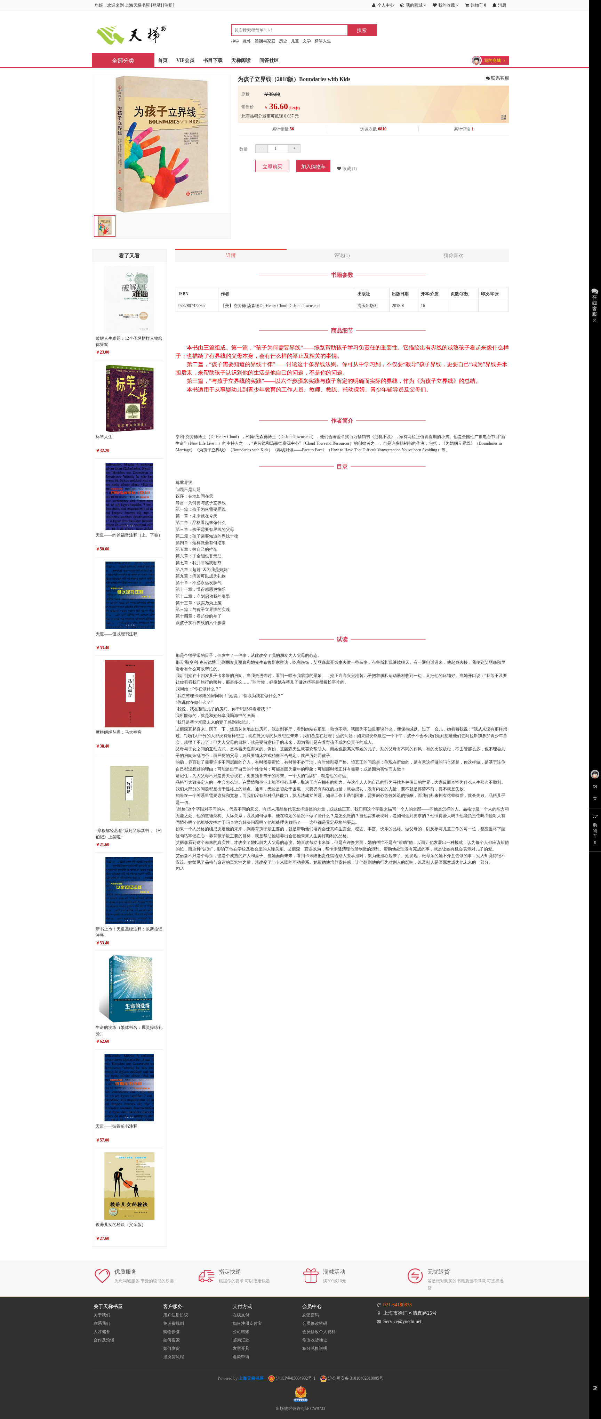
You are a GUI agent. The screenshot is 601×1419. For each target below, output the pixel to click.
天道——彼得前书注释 (116, 1126)
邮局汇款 (241, 1340)
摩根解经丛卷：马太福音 (119, 732)
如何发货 (171, 1348)
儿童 (295, 41)
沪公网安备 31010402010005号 (355, 1378)
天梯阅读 (241, 60)
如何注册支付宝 (247, 1323)
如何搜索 (171, 1340)
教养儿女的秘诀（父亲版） (121, 1224)
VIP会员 (185, 60)
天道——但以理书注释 (116, 633)
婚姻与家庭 (265, 41)
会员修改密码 (314, 1323)
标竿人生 (322, 41)
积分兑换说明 (314, 1348)
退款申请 (241, 1356)
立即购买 (272, 166)
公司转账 (241, 1331)
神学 (235, 41)
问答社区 (269, 60)
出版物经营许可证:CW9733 (300, 1408)
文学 (307, 41)
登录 (156, 5)
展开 (595, 304)
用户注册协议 (175, 1315)
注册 (169, 5)
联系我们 (102, 1323)
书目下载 (213, 60)
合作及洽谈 (104, 1340)
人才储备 (102, 1331)
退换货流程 (173, 1356)
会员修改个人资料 (319, 1331)
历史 (283, 41)
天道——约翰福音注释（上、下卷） (129, 535)
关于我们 (102, 1315)
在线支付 (241, 1315)
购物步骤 (171, 1331)
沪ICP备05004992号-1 (295, 1378)
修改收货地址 (314, 1340)
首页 (163, 60)
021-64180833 (397, 1304)
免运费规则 (173, 1323)
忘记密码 (310, 1315)
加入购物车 (313, 166)
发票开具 (241, 1348)
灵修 (247, 41)
